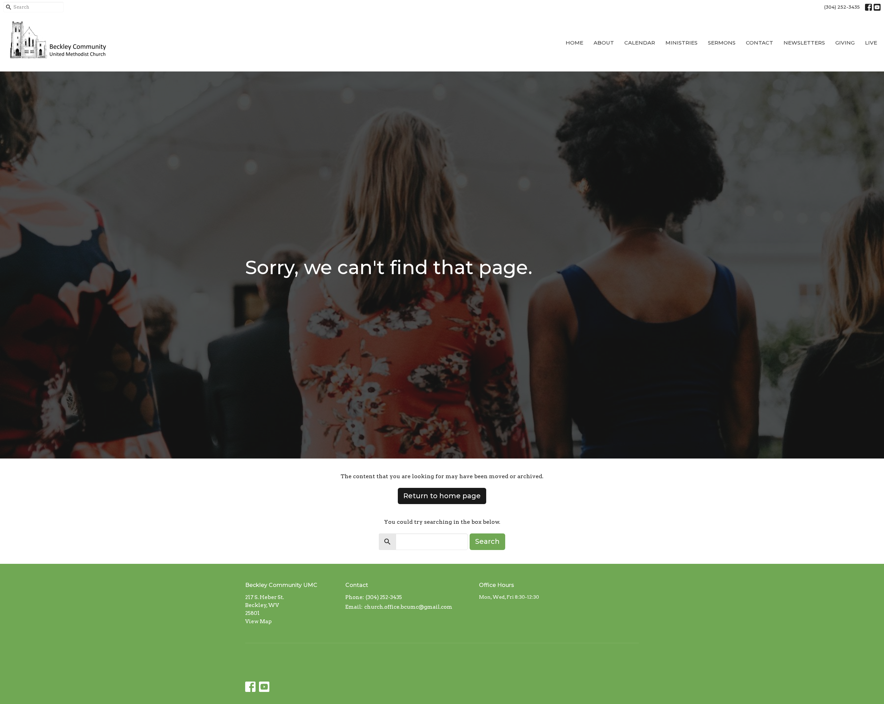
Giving (845, 42)
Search (487, 541)
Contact (759, 42)
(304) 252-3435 (842, 7)
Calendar (639, 42)
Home (574, 42)
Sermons (722, 42)
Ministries (681, 42)
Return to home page (442, 496)
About (604, 42)
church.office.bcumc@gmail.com (408, 607)
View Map (258, 621)
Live (871, 42)
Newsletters (804, 42)
